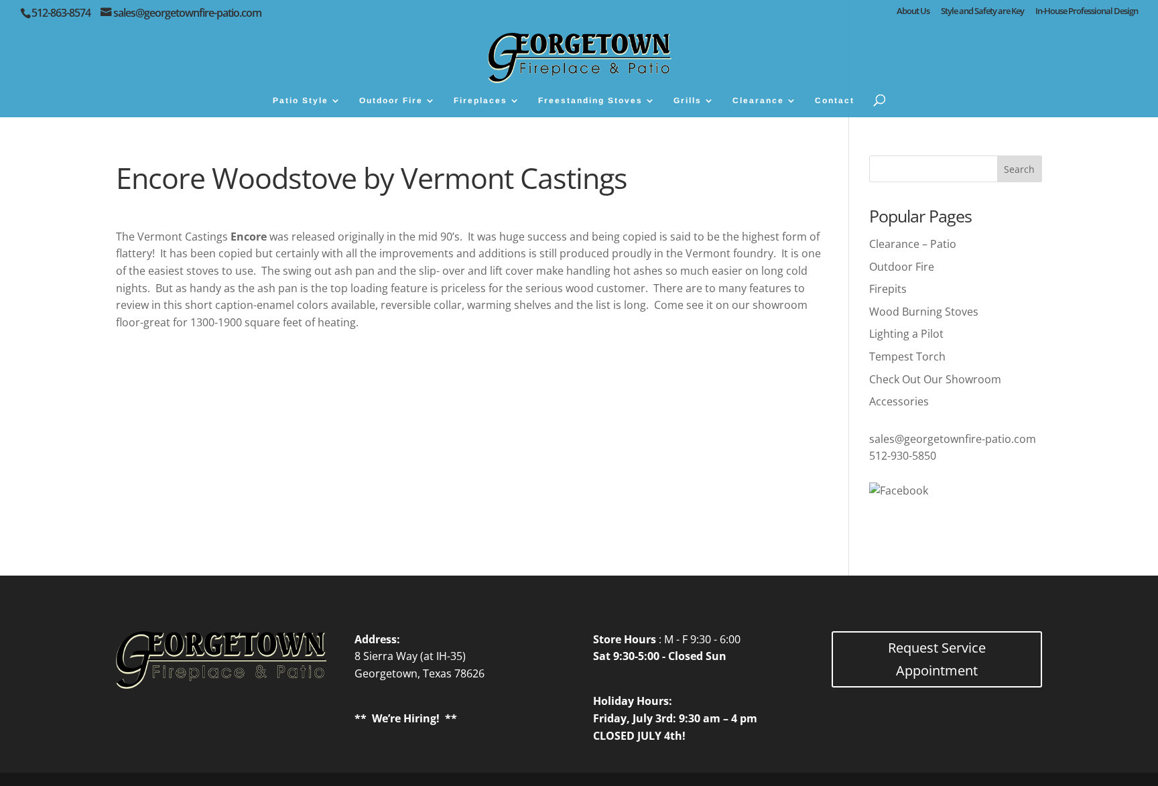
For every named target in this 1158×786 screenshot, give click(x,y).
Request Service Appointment (937, 659)
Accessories (899, 401)
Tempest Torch (907, 356)
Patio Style (300, 100)
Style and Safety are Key (982, 12)
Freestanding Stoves (590, 100)
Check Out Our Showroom (935, 379)
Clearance (758, 100)
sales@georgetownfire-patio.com (952, 439)
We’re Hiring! (406, 718)
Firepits (888, 288)
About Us (913, 12)
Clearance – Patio (912, 244)
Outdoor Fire (391, 100)
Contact (834, 100)
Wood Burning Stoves (923, 311)
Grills (687, 100)
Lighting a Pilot (906, 333)
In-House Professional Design (1086, 12)
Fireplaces (480, 100)
